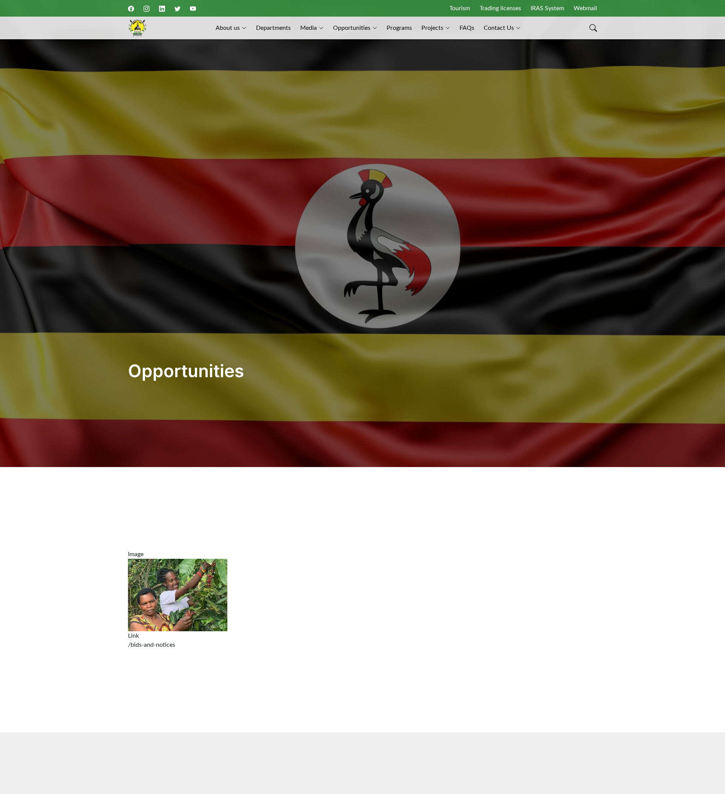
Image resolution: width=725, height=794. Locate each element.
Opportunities (351, 28)
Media (308, 28)
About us (228, 28)
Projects (432, 28)
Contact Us (499, 28)
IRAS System (547, 8)
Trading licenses (500, 8)
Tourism (459, 8)
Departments (273, 28)
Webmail (585, 8)
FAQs (467, 28)
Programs (399, 28)
